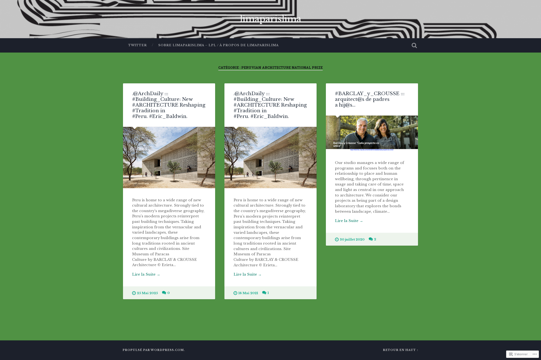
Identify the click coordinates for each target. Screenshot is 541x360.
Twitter (137, 45)
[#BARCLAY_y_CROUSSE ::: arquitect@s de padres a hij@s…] (372, 133)
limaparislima (270, 19)
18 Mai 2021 (248, 293)
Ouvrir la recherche (414, 45)
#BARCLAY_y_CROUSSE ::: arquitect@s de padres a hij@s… (369, 99)
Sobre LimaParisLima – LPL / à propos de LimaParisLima (218, 45)
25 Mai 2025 (147, 293)
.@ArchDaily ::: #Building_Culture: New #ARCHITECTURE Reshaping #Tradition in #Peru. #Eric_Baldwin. (168, 105)
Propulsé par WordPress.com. (154, 350)
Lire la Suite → (146, 274)
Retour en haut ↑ (400, 350)
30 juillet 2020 (352, 239)
